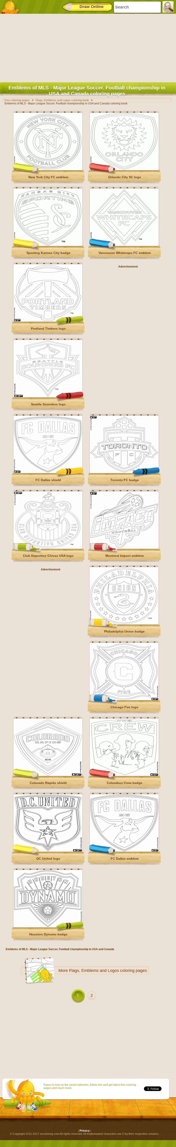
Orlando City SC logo (124, 177)
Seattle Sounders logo (48, 404)
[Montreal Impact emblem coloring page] (124, 548)
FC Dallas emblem (125, 858)
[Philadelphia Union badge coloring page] (124, 623)
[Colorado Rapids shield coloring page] (48, 775)
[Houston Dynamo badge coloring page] (48, 926)
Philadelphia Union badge (124, 631)
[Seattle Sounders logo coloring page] (48, 396)
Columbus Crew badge (124, 783)
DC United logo (48, 858)
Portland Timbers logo (48, 328)
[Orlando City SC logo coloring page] (124, 169)
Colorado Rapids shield (48, 783)
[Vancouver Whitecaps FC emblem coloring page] (124, 245)
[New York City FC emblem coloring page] (48, 169)
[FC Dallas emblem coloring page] (124, 850)
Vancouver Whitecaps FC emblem (125, 253)
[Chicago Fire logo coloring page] (124, 699)
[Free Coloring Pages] (11, 7)
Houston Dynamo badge (48, 934)
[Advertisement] (87, 47)
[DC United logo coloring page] (48, 850)
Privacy (85, 1130)
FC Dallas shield (48, 480)
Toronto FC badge (124, 480)
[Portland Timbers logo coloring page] (48, 320)
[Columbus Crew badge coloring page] (124, 775)
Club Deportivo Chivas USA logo (48, 556)
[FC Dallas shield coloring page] (48, 472)
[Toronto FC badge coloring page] (124, 472)
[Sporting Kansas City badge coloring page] (48, 245)
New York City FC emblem (48, 177)
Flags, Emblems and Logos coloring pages (108, 970)
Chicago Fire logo (124, 707)
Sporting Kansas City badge (48, 253)
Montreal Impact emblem (124, 556)
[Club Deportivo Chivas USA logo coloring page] (48, 548)
